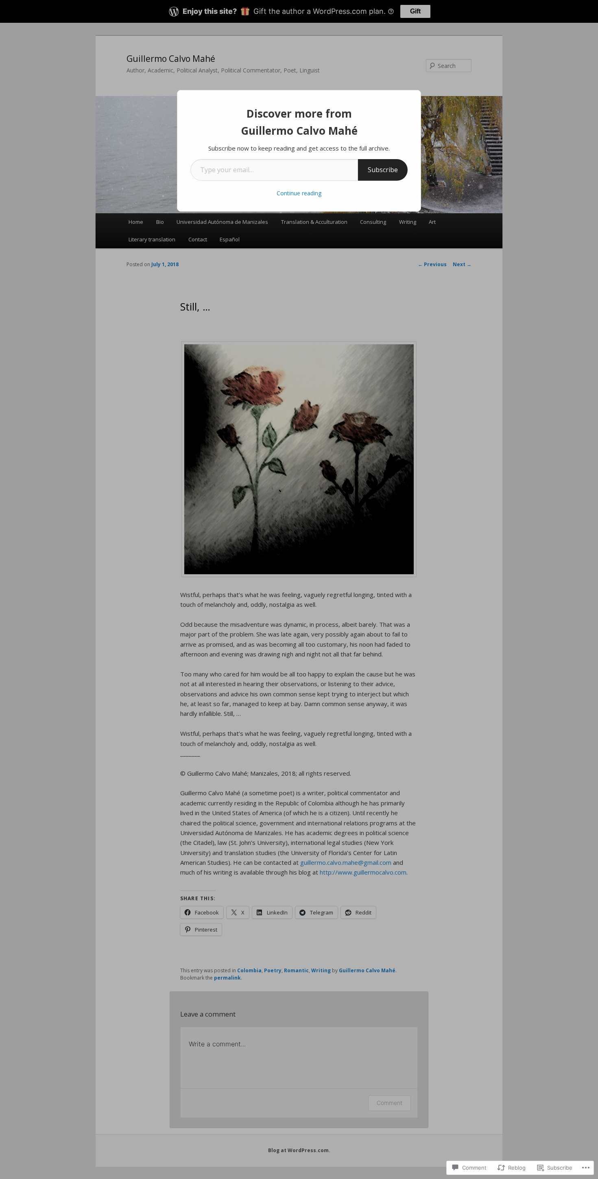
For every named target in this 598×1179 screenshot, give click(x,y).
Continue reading (299, 193)
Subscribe (383, 169)
